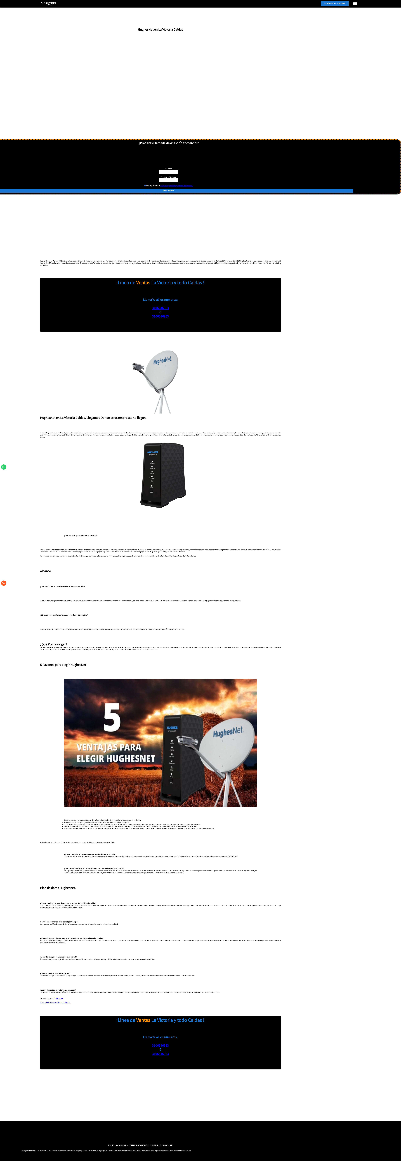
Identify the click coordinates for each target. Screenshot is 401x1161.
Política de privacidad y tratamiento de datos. (176, 186)
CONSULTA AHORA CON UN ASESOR (335, 3)
